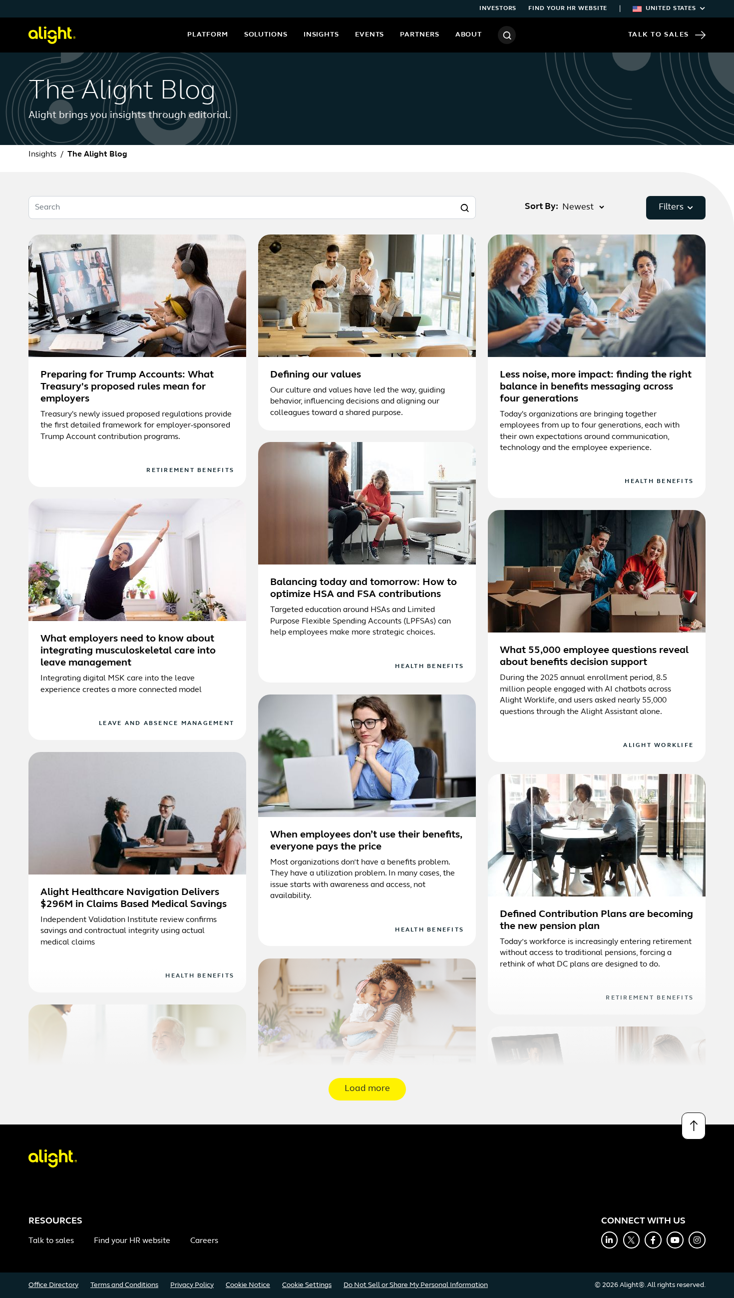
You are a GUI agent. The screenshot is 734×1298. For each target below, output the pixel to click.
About (468, 34)
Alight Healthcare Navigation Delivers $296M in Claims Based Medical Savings (133, 899)
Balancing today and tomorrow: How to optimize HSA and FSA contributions (363, 589)
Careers (204, 1241)
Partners (419, 34)
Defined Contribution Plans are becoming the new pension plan (596, 921)
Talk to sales (51, 1241)
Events (369, 34)
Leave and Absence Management (166, 723)
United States (671, 9)
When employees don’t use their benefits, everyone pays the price (366, 841)
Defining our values (315, 375)
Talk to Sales (658, 34)
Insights (321, 34)
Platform (207, 34)
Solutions (266, 34)
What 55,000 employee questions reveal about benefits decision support (594, 657)
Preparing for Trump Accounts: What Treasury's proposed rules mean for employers (127, 387)
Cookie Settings (307, 1285)
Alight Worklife (658, 745)
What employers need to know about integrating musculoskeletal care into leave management (128, 651)
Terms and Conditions (124, 1285)
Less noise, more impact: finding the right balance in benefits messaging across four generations (596, 387)
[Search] (507, 35)
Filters (671, 207)
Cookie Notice (248, 1285)
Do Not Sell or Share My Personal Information (416, 1285)
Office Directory (53, 1285)
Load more (367, 1089)
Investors (497, 9)
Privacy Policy (192, 1285)
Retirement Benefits (190, 471)
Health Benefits (659, 481)
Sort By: (541, 207)
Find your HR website (567, 9)
